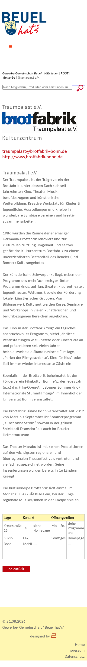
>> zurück (16, 569)
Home (80, 645)
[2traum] (54, 636)
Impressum (76, 651)
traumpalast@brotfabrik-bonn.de (34, 151)
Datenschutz (75, 657)
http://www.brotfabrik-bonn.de (32, 157)
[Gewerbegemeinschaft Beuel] (24, 34)
